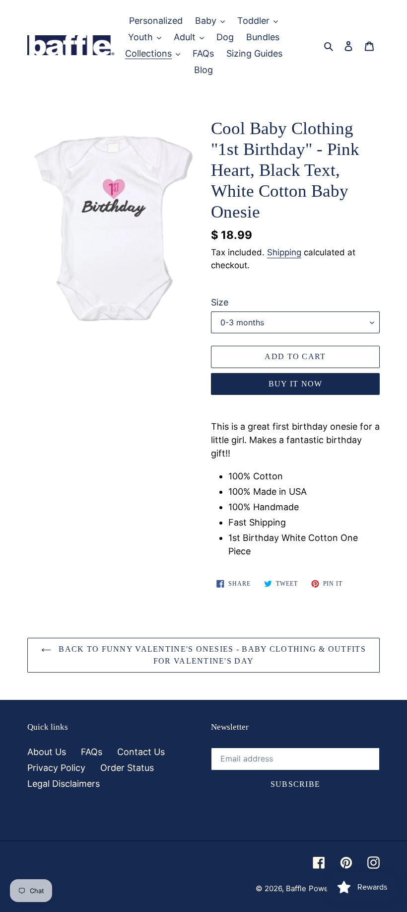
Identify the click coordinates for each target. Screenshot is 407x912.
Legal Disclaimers (63, 783)
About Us (46, 752)
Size (219, 302)
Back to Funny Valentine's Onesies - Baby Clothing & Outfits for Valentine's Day (211, 655)
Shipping (284, 252)
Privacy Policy (56, 767)
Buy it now (296, 384)
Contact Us (141, 752)
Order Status (127, 767)
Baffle (296, 888)
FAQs (91, 752)
